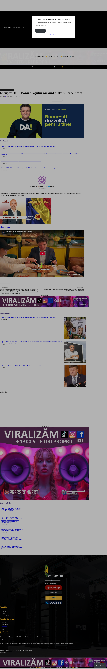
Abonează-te (39, 31)
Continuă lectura (53, 34)
